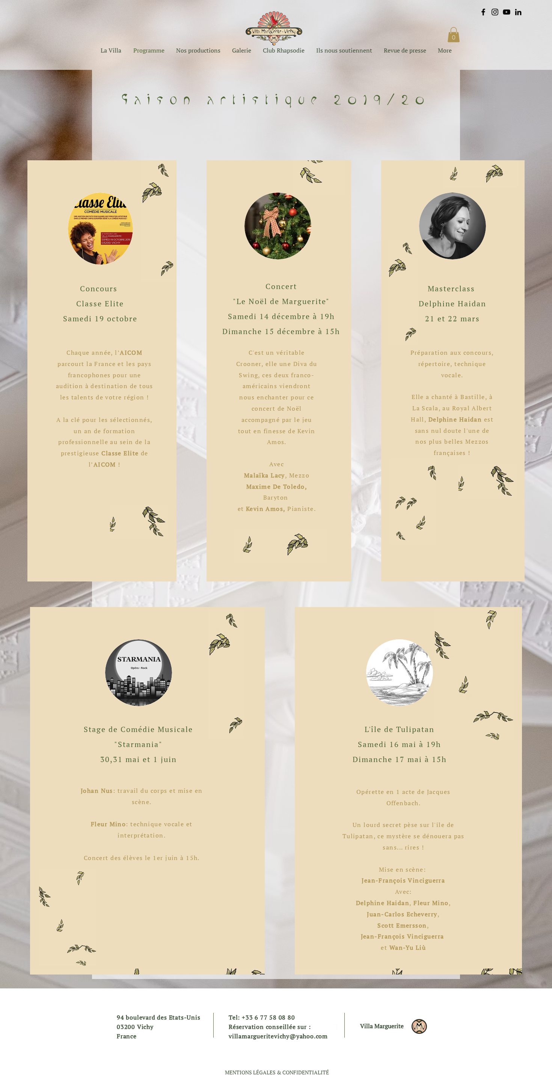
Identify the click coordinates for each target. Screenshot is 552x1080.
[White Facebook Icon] (338, 1023)
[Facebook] (483, 12)
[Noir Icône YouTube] (506, 12)
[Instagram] (494, 12)
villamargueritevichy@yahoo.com (278, 1036)
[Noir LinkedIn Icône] (518, 12)
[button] (453, 34)
